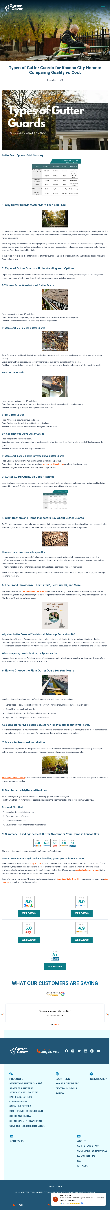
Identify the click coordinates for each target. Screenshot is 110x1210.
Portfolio (17, 1141)
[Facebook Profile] (66, 1051)
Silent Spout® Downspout (25, 1121)
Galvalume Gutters (20, 1106)
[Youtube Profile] (98, 1051)
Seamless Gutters (21, 1088)
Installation (98, 1079)
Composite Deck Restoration (27, 1126)
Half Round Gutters (20, 1097)
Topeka (60, 1093)
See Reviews (29, 913)
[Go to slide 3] (55, 1024)
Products (16, 1079)
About (81, 1141)
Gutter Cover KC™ (88, 1145)
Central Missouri (67, 1088)
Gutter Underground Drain (26, 1111)
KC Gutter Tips (86, 1155)
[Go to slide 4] (56, 1024)
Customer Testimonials (92, 1150)
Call (21, 1205)
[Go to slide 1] (52, 1024)
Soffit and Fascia (20, 1116)
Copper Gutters (18, 1101)
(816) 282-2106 (50, 1052)
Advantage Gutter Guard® (25, 1083)
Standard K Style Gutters (23, 1092)
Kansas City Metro (67, 1083)
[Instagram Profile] (72, 1051)
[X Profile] (79, 1051)
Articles (82, 1165)
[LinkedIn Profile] (85, 1051)
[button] (105, 1192)
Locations (63, 1079)
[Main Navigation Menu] (103, 8)
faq (79, 1160)
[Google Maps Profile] (92, 1051)
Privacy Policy (55, 1187)
